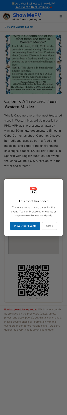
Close (49, 225)
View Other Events (25, 225)
